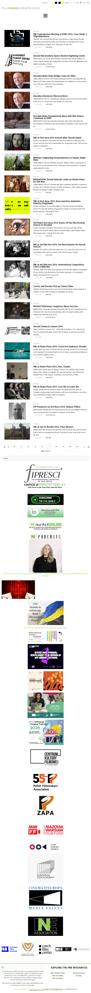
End (88, 447)
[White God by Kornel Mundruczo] (17, 290)
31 (21, 446)
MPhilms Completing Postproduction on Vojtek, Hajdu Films (59, 159)
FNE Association (57, 976)
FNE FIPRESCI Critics (57, 973)
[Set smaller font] (80, 3)
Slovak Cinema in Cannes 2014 (48, 326)
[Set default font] (84, 3)
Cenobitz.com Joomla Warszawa (53, 990)
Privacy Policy (18, 989)
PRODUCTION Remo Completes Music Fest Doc (55, 306)
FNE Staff (48, 192)
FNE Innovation (57, 978)
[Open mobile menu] (45, 15)
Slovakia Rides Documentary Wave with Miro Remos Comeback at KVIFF (58, 117)
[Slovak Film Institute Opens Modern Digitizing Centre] (17, 60)
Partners (26, 989)
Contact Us (32, 989)
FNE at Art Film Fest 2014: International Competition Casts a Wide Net (58, 266)
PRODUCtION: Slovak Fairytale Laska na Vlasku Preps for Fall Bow (59, 180)
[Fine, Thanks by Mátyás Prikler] (17, 371)
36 (56, 446)
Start (4, 447)
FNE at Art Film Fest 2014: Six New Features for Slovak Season (59, 246)
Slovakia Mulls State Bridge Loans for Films (54, 76)
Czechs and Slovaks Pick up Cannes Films (53, 286)
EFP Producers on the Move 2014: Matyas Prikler (56, 407)
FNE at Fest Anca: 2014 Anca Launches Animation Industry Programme (57, 202)
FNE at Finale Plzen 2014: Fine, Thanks (51, 367)
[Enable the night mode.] (52, 3)
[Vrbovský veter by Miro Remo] (17, 310)
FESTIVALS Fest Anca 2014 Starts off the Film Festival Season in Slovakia (59, 224)
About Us (39, 989)
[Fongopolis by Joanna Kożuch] (17, 142)
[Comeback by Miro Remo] (17, 120)
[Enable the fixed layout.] (71, 3)
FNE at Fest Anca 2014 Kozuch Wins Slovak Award (57, 138)
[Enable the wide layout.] (74, 3)
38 (70, 446)
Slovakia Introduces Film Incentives (50, 96)
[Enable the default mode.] (49, 3)
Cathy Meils (49, 47)
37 (63, 446)
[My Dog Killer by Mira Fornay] (17, 431)
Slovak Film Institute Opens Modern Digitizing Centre (59, 56)
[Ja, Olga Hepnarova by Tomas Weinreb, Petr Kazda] (17, 38)
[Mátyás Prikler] (17, 411)
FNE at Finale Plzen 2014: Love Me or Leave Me (56, 387)
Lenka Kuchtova (50, 67)
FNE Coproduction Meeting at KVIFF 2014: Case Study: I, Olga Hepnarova (60, 35)
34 (42, 446)
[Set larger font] (88, 3)
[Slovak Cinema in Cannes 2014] (17, 331)
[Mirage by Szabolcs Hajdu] (17, 162)
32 (28, 446)
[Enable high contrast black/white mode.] (56, 3)
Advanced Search (79, 973)
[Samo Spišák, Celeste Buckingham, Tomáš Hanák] (17, 184)
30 (14, 446)
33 (35, 446)
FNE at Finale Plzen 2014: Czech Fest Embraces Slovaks (60, 347)
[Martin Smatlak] (17, 80)
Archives (79, 976)
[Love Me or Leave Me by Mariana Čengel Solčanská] (17, 391)
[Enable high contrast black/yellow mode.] (59, 3)
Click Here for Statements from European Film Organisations (45, 628)
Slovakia (36, 31)
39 (77, 446)
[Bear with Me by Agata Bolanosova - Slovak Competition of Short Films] (17, 227)
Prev (8, 447)
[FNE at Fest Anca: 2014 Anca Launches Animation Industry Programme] (17, 205)
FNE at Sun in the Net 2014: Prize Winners (53, 427)
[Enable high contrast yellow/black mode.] (63, 3)
